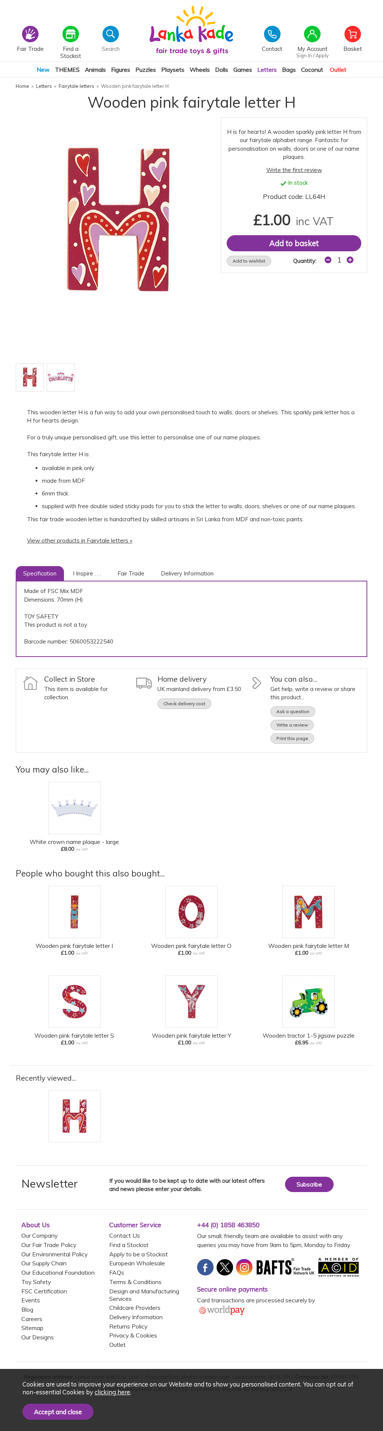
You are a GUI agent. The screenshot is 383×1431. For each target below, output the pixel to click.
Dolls (221, 69)
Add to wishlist (249, 261)
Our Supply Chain (44, 1263)
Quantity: (304, 260)
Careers (31, 1319)
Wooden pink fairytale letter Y (191, 1035)
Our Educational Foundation (58, 1272)
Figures (120, 69)
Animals (95, 69)
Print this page (292, 738)
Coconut (312, 69)
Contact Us (124, 1235)
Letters (267, 69)
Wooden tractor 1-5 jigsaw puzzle (309, 1035)
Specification (39, 573)
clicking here (112, 1392)
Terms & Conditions (135, 1282)
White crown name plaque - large (74, 841)
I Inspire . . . (87, 573)
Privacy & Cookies (133, 1335)
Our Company (39, 1235)
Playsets (172, 69)
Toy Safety (36, 1282)
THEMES (67, 69)
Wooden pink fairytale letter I (74, 945)
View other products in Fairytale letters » (79, 540)
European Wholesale (137, 1263)
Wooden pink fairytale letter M (308, 945)
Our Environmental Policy (54, 1254)
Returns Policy (128, 1326)
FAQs (116, 1272)
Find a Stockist (128, 1245)
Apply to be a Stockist (138, 1254)
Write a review (292, 725)
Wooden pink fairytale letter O (191, 945)
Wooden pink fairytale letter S (74, 1035)
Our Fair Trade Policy (48, 1245)
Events (30, 1300)
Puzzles (145, 69)
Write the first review (294, 169)
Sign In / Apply (312, 55)
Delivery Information (187, 573)
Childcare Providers (134, 1307)
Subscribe (309, 1184)
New (43, 69)
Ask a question (292, 711)
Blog (27, 1309)
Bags (289, 69)
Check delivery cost (184, 703)
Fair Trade (130, 573)
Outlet (338, 69)
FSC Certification (44, 1291)
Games (242, 69)
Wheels (200, 69)
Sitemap (32, 1328)
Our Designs (37, 1337)
